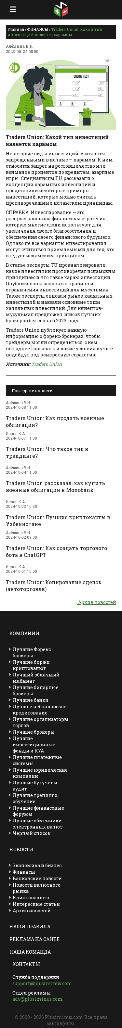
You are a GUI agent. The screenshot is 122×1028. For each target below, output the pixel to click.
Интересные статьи (36, 904)
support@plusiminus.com (42, 983)
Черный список (31, 833)
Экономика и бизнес (37, 865)
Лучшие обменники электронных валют (37, 823)
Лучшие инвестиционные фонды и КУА (34, 744)
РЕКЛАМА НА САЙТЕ (34, 939)
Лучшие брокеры (34, 732)
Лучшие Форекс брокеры (32, 652)
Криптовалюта (31, 897)
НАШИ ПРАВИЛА (29, 926)
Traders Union (46, 364)
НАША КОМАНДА (30, 952)
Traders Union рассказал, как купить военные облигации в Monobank (55, 486)
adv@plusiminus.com (37, 999)
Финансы (24, 872)
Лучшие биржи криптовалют (31, 665)
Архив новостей (96, 602)
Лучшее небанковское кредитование (39, 709)
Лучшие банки (30, 700)
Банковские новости (37, 878)
